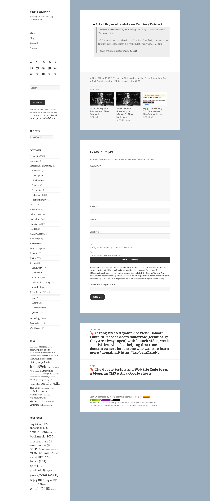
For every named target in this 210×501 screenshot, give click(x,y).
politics (33, 379)
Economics (35, 156)
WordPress (35, 328)
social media (50, 383)
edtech (55, 356)
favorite (54, 449)
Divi (94, 81)
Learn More (158, 279)
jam (33, 457)
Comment (96, 166)
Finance (35, 185)
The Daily (35, 387)
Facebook (34, 358)
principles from (132, 396)
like (44, 457)
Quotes (35, 312)
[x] (139, 81)
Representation (39, 199)
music (53, 374)
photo (37, 470)
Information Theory (41, 282)
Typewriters (35, 323)
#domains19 (115, 29)
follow (37, 452)
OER (57, 374)
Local (32, 229)
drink (45, 445)
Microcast (34, 243)
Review (33, 258)
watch (40, 488)
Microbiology (38, 287)
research (33, 384)
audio (51, 432)
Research (34, 43)
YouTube (34, 404)
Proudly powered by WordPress (105, 396)
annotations (34, 347)
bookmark (42, 436)
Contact (33, 48)
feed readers (46, 358)
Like (142, 78)
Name (94, 206)
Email (94, 219)
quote (34, 475)
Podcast (33, 253)
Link (94, 78)
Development (38, 175)
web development (38, 398)
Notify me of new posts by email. (106, 255)
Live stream (37, 307)
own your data (35, 377)
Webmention (37, 401)
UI (46, 391)
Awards (35, 170)
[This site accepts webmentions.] (105, 399)
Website (94, 232)
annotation (39, 427)
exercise (45, 449)
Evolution (36, 277)
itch (56, 453)
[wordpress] (136, 81)
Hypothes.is (44, 362)
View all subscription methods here (43, 117)
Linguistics (35, 224)
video (45, 484)
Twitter (40, 391)
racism (53, 379)
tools (32, 391)
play (48, 471)
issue (49, 453)
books (50, 347)
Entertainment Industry (41, 165)
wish (53, 489)
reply (37, 480)
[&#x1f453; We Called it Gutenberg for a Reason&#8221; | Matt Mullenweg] (128, 99)
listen (38, 461)
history (34, 362)
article (38, 432)
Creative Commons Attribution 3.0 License (137, 405)
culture (43, 352)
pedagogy (45, 377)
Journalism (35, 219)
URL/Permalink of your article (102, 284)
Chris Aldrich (40, 12)
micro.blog (48, 370)
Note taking (35, 248)
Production (37, 190)
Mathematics (36, 233)
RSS (38, 383)
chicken (35, 446)
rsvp (36, 484)
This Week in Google (47, 388)
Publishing (37, 195)
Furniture (34, 209)
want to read (36, 394)
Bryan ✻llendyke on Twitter (126, 24)
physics (52, 377)
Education (34, 161)
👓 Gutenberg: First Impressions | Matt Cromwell (99, 111)
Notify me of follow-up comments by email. (111, 247)
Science (33, 263)
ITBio (32, 371)
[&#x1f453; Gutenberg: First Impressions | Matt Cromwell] (102, 99)
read (48, 475)
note (38, 466)
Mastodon (39, 371)
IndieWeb (34, 214)
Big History (37, 267)
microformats (35, 374)
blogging (43, 346)
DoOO (51, 356)
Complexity (37, 272)
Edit (33, 298)
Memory (34, 238)
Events (35, 302)
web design (46, 395)
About (32, 33)
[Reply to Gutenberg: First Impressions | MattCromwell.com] (155, 99)
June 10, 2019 (131, 51)
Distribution (37, 180)
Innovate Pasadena (53, 367)
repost (51, 480)
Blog (32, 38)
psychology (45, 380)
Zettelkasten (46, 405)
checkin (41, 441)
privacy (39, 380)
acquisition (39, 424)
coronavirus (35, 353)
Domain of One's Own (39, 356)
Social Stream (36, 292)
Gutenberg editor (105, 81)
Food (32, 204)
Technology (35, 318)
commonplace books (40, 349)
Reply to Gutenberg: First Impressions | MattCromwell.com (152, 111)
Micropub (46, 373)
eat (35, 449)
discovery (51, 353)
